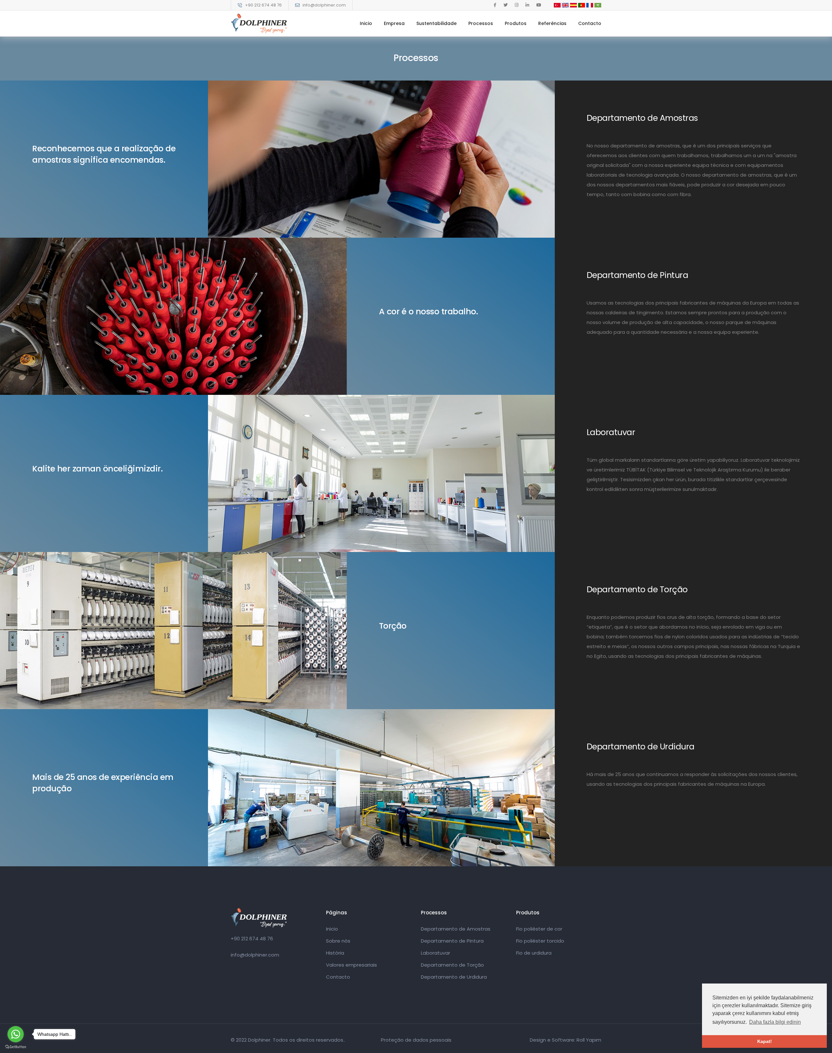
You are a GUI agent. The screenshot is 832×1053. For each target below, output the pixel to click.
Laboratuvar (435, 952)
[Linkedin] (527, 5)
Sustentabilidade (436, 23)
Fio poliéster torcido (540, 940)
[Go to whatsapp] (15, 1034)
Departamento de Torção (452, 964)
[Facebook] (495, 5)
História (335, 952)
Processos (480, 23)
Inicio (366, 23)
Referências (552, 23)
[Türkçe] (557, 5)
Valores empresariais (351, 964)
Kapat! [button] (764, 1041)
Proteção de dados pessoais (416, 1039)
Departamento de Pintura (452, 940)
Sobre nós (338, 940)
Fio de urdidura (534, 952)
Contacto (589, 23)
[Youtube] (538, 5)
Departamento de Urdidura (454, 976)
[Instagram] (516, 5)
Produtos (515, 23)
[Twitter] (505, 5)
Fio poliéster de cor (539, 928)
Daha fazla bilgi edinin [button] (775, 1022)
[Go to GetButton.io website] (15, 1046)
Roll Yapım (589, 1039)
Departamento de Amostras (455, 928)
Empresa (394, 23)
